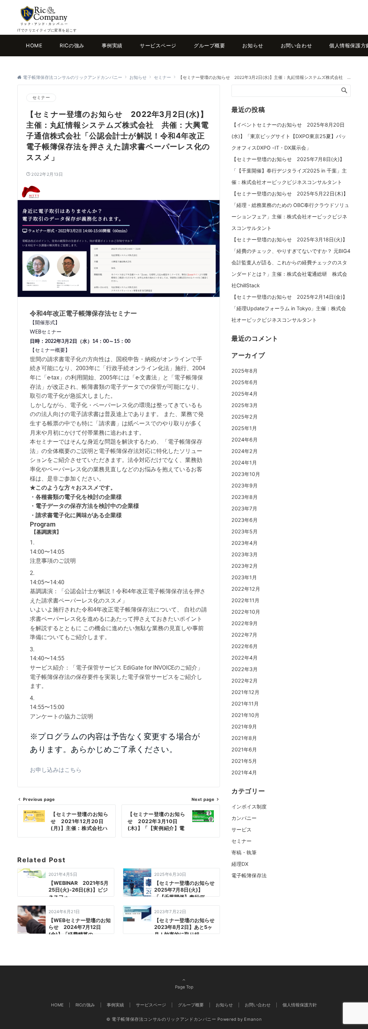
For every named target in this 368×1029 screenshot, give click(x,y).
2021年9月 (244, 726)
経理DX (239, 864)
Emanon (253, 1019)
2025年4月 (244, 394)
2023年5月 (244, 531)
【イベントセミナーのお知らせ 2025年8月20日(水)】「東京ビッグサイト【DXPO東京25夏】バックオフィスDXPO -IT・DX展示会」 (288, 136)
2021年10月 (245, 715)
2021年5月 (244, 761)
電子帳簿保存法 (249, 875)
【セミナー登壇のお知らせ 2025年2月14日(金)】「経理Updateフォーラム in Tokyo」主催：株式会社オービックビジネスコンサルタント (289, 308)
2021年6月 (244, 749)
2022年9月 (244, 623)
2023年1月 (244, 577)
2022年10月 (245, 612)
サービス (241, 829)
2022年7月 (244, 635)
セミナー (41, 97)
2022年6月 (244, 646)
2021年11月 (245, 703)
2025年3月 (244, 405)
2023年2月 (244, 566)
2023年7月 (244, 508)
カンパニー (244, 818)
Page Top (184, 987)
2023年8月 (244, 497)
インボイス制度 (249, 806)
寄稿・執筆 (244, 852)
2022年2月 (244, 681)
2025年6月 (244, 382)
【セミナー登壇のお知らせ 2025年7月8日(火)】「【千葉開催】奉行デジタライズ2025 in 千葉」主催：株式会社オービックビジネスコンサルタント (289, 170)
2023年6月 (244, 520)
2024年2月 (244, 451)
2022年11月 (245, 600)
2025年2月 (244, 417)
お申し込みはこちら (56, 769)
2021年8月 (244, 738)
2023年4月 (244, 543)
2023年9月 (244, 485)
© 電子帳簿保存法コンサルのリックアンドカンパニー (161, 1019)
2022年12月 (245, 589)
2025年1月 (244, 428)
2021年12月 (245, 692)
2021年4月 (244, 772)
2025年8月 (244, 371)
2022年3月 (244, 669)
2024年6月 (244, 439)
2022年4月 (244, 658)
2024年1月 (244, 462)
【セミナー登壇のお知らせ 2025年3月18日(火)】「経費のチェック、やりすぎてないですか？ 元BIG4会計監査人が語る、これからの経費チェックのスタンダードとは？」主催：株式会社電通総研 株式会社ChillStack (290, 262)
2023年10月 (245, 474)
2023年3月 (244, 554)
